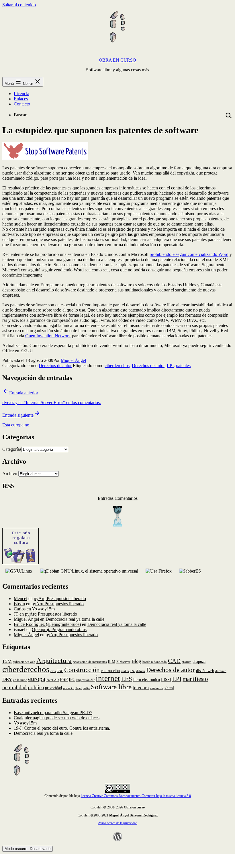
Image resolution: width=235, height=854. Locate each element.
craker (125, 671)
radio (86, 688)
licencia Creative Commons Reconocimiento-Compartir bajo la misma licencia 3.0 (136, 796)
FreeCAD (52, 679)
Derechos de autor (55, 365)
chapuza (199, 661)
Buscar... (22, 114)
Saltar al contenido (19, 4)
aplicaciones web (24, 661)
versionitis (156, 688)
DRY (7, 679)
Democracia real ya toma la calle (75, 619)
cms (53, 671)
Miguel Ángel (73, 360)
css (132, 670)
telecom (141, 687)
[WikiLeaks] (117, 525)
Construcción (82, 669)
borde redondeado (154, 661)
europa (36, 678)
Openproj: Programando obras (59, 629)
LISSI (166, 679)
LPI (170, 365)
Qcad (78, 688)
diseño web (205, 670)
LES (126, 679)
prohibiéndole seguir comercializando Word (189, 254)
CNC (60, 671)
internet (108, 678)
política (36, 687)
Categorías (11, 449)
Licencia (21, 93)
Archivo (9, 473)
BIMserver (123, 661)
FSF (64, 679)
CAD (174, 661)
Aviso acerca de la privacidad (117, 823)
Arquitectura (54, 660)
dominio (220, 671)
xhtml (169, 687)
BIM (111, 661)
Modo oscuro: (16, 849)
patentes (183, 365)
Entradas (105, 498)
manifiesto (195, 679)
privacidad (53, 687)
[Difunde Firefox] (89, 571)
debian (140, 671)
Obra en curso (117, 60)
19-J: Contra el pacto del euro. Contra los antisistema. (62, 728)
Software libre (111, 687)
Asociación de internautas (90, 661)
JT (16, 614)
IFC (72, 679)
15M (7, 661)
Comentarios (126, 498)
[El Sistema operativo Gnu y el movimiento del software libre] (19, 571)
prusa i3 (68, 688)
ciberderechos (117, 365)
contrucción (110, 670)
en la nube (20, 679)
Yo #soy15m (43, 608)
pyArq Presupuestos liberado (60, 598)
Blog (136, 661)
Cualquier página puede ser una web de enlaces (56, 717)
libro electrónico (146, 679)
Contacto (22, 103)
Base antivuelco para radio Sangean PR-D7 (53, 712)
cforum (186, 661)
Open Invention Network (48, 335)
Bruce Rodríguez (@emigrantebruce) (47, 624)
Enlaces (21, 98)
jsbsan (19, 603)
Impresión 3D (85, 679)
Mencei (20, 598)
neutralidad (14, 687)
